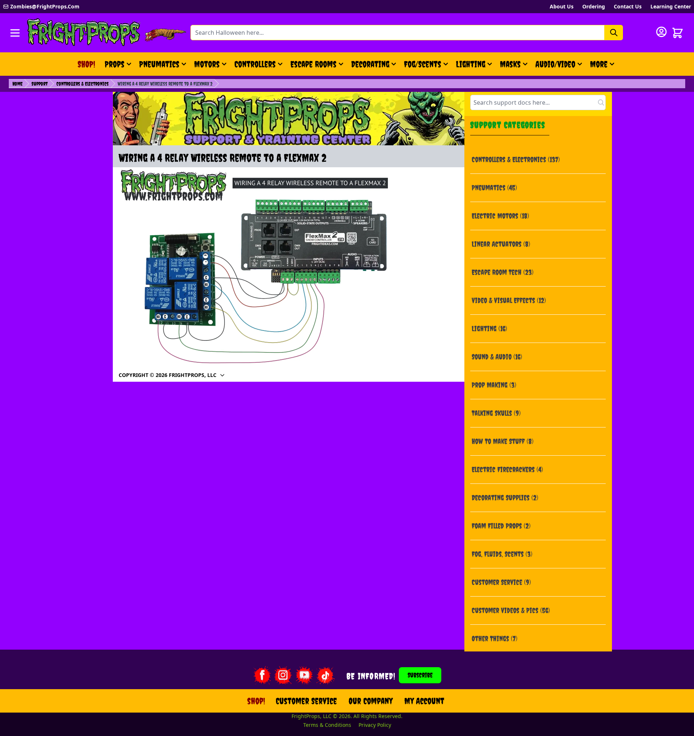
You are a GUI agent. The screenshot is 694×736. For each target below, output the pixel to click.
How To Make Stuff (503, 441)
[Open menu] (15, 33)
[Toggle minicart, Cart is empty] (677, 33)
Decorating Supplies (505, 497)
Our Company (371, 701)
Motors (207, 64)
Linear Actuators (501, 244)
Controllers (255, 64)
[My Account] (661, 32)
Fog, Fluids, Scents (502, 554)
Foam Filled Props (501, 526)
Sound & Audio (497, 356)
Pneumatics (159, 64)
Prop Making (494, 385)
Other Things (494, 638)
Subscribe (420, 675)
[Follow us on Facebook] (262, 675)
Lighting (470, 64)
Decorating (370, 64)
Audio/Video (555, 64)
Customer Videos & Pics (511, 610)
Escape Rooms (313, 64)
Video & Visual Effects (509, 300)
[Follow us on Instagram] (283, 675)
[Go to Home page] (84, 32)
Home (17, 84)
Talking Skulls (496, 413)
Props (115, 64)
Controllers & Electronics (82, 84)
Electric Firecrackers (507, 469)
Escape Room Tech (503, 272)
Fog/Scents (422, 64)
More (603, 67)
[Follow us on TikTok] (325, 675)
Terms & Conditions (327, 724)
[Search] (614, 32)
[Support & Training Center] (288, 118)
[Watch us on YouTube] (304, 675)
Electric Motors (500, 216)
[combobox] (538, 102)
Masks (510, 64)
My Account (424, 701)
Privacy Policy (375, 724)
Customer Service (501, 582)
